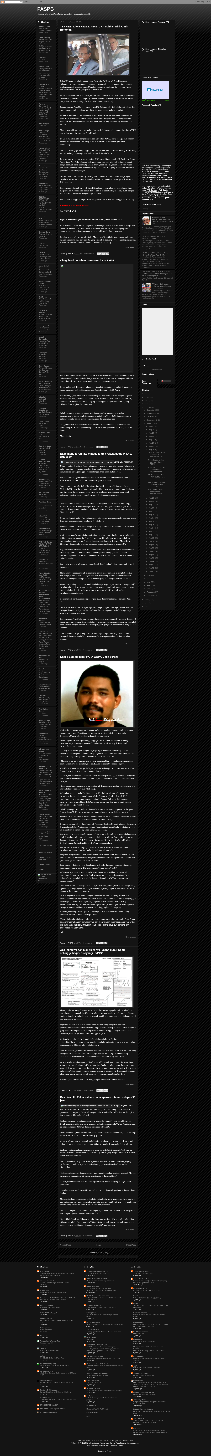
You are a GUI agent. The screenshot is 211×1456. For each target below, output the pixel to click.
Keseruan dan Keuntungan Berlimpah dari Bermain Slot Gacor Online (44, 172)
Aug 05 (152, 558)
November (151, 413)
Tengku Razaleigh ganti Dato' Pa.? (97, 1375)
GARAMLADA (138, 1322)
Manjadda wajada (43, 619)
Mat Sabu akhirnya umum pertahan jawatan (45, 533)
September (151, 420)
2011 (147, 407)
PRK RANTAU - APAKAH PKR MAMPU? (53, 1300)
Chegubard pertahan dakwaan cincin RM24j (87, 260)
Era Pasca (43, 515)
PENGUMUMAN (138, 1334)
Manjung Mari (44, 479)
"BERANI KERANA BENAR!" (96, 1279)
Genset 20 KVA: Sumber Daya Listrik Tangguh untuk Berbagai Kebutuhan (44, 154)
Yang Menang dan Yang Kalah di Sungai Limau (45, 675)
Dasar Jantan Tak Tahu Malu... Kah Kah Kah (54, 1365)
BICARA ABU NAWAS (44, 311)
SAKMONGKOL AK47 (141, 1271)
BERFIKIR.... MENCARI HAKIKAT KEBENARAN (57, 1298)
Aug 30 (152, 430)
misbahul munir (92, 1396)
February (150, 592)
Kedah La (136, 1296)
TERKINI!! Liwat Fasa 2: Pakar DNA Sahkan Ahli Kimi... (156, 454)
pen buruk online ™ (47, 1305)
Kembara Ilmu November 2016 (143, 1375)
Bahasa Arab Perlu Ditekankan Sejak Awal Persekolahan (45, 272)
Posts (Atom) (103, 1253)
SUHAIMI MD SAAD (140, 1373)
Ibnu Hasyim (44, 123)
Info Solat (42, 713)
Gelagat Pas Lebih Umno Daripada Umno (53, 1292)
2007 (147, 606)
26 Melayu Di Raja (93, 1388)
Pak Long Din (44, 864)
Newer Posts (65, 1245)
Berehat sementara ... (47, 1330)
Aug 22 (152, 501)
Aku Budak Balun (43, 710)
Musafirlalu (43, 184)
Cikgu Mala (43, 631)
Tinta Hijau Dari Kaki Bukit (45, 574)
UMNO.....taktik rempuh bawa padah (44, 836)
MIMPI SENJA (44, 529)
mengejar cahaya (46, 1371)
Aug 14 (152, 528)
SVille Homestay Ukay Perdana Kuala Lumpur (148, 1351)
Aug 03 (152, 564)
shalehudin (43, 560)
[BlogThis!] (101, 253)
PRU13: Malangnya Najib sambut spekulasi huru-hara (104, 1390)
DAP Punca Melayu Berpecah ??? (97, 1273)
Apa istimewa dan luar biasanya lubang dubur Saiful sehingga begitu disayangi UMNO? (92, 951)
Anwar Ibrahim (45, 166)
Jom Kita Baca (45, 446)
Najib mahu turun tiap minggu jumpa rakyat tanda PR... (156, 469)
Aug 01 (152, 571)
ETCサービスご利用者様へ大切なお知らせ (147, 1298)
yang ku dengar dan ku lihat (97, 1373)
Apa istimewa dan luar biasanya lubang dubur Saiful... (156, 484)
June (149, 579)
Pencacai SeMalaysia (43, 409)
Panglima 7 (137, 1339)
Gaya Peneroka (45, 281)
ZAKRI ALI (43, 1348)
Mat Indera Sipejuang (48, 1363)
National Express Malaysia (143, 1409)
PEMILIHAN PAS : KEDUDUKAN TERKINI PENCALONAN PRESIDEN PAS (162, 220)
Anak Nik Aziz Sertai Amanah (49, 1350)
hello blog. (42, 401)
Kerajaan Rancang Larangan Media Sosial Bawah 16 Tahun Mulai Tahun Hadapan (45, 92)
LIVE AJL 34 (43, 245)
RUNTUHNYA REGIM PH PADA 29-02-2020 (101, 1307)
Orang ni (136, 1428)
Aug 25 (152, 446)
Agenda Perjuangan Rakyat (143, 1392)
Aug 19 (152, 511)
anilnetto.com (44, 26)
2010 (147, 599)
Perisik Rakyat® (92, 1412)
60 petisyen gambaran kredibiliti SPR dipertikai (45, 740)
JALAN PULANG (92, 1330)
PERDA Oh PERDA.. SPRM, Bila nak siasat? (45, 519)
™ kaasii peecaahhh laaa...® (97, 1271)
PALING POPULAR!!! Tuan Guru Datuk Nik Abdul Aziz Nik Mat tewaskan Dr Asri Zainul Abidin (155, 255)
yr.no (167, 100)
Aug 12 (152, 535)
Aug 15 (152, 525)
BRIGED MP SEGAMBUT (49, 1405)
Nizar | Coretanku (43, 338)
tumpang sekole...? (47, 1281)
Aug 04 (152, 561)
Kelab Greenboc (45, 381)
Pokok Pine (43, 495)
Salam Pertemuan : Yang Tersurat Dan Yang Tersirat (45, 188)
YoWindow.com (148, 100)
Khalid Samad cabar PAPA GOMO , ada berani (89, 656)
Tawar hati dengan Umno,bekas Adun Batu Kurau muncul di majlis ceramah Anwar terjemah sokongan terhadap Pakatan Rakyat (45, 777)
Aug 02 (152, 568)
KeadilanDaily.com (140, 1313)
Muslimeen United (43, 735)
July (148, 575)
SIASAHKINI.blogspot (94, 1356)
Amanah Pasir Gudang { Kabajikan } (145, 1394)
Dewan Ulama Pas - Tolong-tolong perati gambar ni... (45, 483)
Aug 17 (152, 518)
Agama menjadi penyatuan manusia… (44, 450)
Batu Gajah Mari (45, 684)
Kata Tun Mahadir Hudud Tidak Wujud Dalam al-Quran (58, 1399)
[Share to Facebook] (105, 253)
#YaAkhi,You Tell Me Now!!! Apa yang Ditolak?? (45, 301)
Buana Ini (137, 1303)
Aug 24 (152, 450)
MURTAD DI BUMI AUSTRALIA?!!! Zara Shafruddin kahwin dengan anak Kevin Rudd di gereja (157, 274)
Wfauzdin (43, 57)
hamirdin (43, 1335)
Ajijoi (135, 1366)
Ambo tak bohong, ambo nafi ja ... (51, 1307)
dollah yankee (45, 1328)
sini (123, 1079)
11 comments (88, 1090)
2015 (147, 394)
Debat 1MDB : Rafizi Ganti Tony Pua (52, 1358)
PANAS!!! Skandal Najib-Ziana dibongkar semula (153, 237)
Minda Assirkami (92, 1286)
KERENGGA (44, 1271)
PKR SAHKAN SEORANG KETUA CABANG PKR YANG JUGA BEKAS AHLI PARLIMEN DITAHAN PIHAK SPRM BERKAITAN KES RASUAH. (151, 1385)
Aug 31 (152, 426)
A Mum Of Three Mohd (141, 1279)
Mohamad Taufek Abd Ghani (97, 1409)
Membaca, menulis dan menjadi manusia (100, 1281)
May (148, 582)
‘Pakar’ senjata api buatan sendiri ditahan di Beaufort (45, 223)
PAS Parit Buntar (45, 542)
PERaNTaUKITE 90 (140, 1288)
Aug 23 (152, 498)
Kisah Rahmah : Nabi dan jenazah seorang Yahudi (45, 257)
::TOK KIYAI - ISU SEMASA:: (97, 1345)
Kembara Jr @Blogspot (48, 1390)
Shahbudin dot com (140, 1332)
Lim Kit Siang (44, 38)
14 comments (89, 254)
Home (98, 1245)
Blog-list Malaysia (93, 1322)
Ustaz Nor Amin (46, 1397)
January (150, 595)
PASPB (45, 9)
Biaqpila (42, 243)
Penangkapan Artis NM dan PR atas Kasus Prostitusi (103, 1332)
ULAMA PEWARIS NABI (45, 460)
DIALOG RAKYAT (42, 218)
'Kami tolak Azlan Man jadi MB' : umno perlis (45, 343)
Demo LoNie (44, 421)
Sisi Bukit (43, 297)
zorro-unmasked (92, 1381)
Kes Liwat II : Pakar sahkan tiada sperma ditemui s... (156, 492)
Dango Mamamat (46, 1380)
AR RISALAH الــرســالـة (48, 1313)
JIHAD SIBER (44, 493)
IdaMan (42, 1356)
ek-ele (41, 869)
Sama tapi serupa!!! (46, 1343)
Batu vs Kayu (44, 232)
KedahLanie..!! (45, 790)
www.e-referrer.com (157, 369)
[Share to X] (103, 253)
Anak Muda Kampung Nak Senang (52, 1409)
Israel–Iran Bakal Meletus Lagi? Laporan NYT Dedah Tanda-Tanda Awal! (45, 112)
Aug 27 (152, 440)
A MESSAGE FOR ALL (93, 1383)
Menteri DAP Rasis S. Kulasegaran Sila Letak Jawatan (104, 1324)
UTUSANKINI (91, 1405)
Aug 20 (152, 508)
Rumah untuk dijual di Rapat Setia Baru (146, 1368)
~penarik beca (44, 148)
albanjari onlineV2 (42, 398)
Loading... (146, 209)
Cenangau (43, 353)
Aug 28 (152, 436)
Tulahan (42, 252)
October (150, 417)
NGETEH (42, 59)
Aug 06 (152, 555)
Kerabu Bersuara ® (43, 105)
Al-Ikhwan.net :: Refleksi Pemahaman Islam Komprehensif (45, 594)
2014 (147, 397)
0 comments (87, 650)
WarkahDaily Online (44, 85)
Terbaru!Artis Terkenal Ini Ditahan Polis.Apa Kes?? (103, 1358)
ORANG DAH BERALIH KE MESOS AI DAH (147, 1290)
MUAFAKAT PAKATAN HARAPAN (43, 357)
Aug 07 (152, 551)
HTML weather (155, 90)
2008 (147, 603)
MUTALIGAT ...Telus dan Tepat (97, 1296)
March (149, 589)
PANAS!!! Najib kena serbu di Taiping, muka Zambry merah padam (162, 286)
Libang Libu (91, 1313)
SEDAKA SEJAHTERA (44, 198)
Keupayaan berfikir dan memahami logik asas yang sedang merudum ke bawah (45, 73)
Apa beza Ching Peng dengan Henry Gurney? (44, 700)
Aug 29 (152, 433)
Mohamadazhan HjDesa (48, 1412)
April (149, 585)
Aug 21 (152, 505)
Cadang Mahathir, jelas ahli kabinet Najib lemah (56, 1392)
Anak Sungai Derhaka (44, 132)
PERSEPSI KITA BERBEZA (45, 767)
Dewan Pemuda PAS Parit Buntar (45, 815)
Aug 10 (152, 541)
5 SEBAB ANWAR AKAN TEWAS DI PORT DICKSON (45, 316)
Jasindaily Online (140, 1400)
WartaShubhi (44, 67)
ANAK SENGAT (139, 1419)
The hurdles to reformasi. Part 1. (143, 1273)
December (151, 410)
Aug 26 (152, 443)
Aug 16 (152, 521)
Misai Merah (44, 1290)
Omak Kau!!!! (138, 1381)
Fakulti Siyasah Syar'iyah (45, 858)
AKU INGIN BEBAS (93, 1305)
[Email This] (98, 253)
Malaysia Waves (45, 852)
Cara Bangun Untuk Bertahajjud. (144, 1341)
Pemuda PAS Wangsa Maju (50, 1341)
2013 (147, 400)
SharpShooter (44, 366)
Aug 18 (152, 515)
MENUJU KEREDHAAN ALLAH (97, 1364)
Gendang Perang (46, 1318)
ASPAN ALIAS (138, 1356)
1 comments (88, 447)
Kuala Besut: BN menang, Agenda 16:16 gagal (45, 724)
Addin (88, 1416)
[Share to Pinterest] (108, 253)
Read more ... (131, 247)
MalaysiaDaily (44, 720)
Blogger (109, 1451)
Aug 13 (152, 531)
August (150, 423)
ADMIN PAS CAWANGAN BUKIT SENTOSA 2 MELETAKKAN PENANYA (45, 468)
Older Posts (131, 1245)
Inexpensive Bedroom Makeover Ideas (46, 564)
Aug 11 (152, 538)
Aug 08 (152, 548)
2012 (147, 404)
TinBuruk (42, 696)
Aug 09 (152, 545)
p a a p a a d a (44, 326)
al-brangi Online (45, 832)
